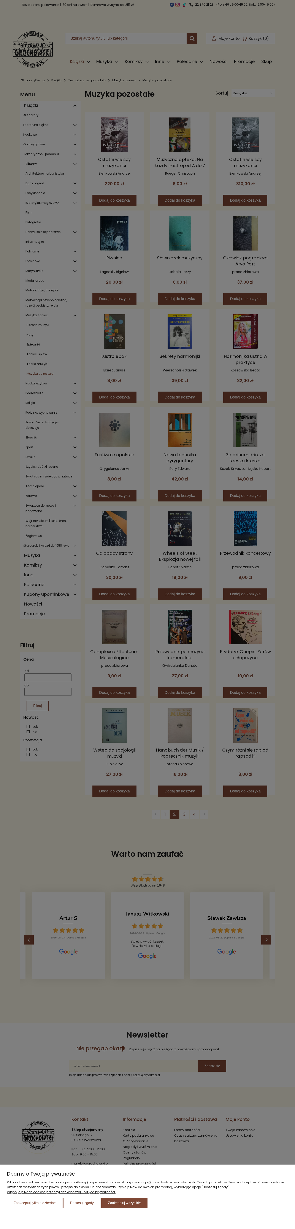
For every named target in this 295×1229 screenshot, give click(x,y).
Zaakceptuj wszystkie (124, 1203)
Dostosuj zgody (82, 1203)
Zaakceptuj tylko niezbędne (35, 1203)
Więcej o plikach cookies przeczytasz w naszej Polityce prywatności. (61, 1192)
